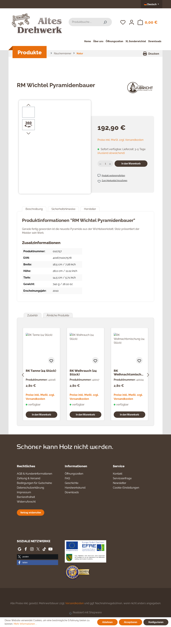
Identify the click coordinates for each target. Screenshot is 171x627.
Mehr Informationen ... (25, 624)
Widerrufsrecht (26, 501)
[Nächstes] (148, 374)
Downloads (72, 492)
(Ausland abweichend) (111, 153)
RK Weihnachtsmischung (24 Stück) (129, 372)
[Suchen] (105, 22)
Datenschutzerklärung (30, 487)
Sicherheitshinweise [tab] (63, 209)
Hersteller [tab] (90, 209)
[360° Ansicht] (28, 124)
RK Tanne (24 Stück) (41, 370)
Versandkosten (74, 603)
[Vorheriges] (22, 374)
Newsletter (119, 483)
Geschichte (71, 483)
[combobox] (83, 22)
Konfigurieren (155, 622)
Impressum (24, 492)
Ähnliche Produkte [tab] (58, 315)
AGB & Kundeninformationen (34, 473)
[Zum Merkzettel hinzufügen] (51, 360)
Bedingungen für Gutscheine (34, 483)
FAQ (67, 478)
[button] (37, 556)
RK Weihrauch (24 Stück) (83, 372)
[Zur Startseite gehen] (37, 21)
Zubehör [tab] (32, 315)
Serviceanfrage (122, 478)
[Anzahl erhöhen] (110, 163)
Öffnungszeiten (74, 473)
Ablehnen (107, 622)
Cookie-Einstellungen (126, 487)
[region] (55, 142)
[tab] (34, 209)
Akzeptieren (130, 622)
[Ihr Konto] (131, 22)
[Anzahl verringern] (101, 163)
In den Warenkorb (131, 163)
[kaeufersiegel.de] (77, 572)
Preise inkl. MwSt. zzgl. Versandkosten (120, 139)
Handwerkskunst (75, 487)
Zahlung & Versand (28, 478)
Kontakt (117, 473)
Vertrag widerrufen (30, 512)
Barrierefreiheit (26, 497)
